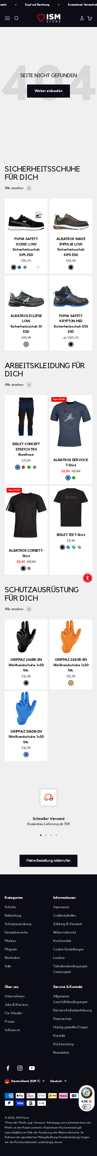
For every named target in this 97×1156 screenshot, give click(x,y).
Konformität (62, 941)
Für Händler (14, 1013)
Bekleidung (13, 915)
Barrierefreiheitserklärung (72, 1010)
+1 (38, 267)
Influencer (12, 1030)
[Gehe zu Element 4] (56, 835)
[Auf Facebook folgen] (8, 1068)
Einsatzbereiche (16, 932)
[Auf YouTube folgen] (32, 1068)
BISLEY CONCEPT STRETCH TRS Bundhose (26, 449)
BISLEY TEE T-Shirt (71, 535)
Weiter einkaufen (48, 91)
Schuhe (10, 907)
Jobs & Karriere (16, 1005)
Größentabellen (64, 915)
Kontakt (59, 1035)
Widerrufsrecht (64, 932)
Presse (9, 1021)
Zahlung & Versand (67, 924)
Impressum (61, 907)
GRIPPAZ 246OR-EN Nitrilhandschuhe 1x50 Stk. (71, 665)
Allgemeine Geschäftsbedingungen (70, 999)
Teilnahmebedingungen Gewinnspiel (70, 969)
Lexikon (59, 958)
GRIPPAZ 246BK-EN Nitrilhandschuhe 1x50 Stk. (26, 665)
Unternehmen (15, 996)
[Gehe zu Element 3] (51, 835)
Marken (10, 941)
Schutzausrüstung (18, 924)
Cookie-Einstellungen (68, 949)
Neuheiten (12, 958)
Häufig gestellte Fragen (70, 1027)
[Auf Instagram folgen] (20, 1068)
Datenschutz (62, 1019)
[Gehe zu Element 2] (46, 835)
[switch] (86, 1107)
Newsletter (61, 1052)
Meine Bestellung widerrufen (48, 860)
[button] (87, 578)
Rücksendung (63, 1044)
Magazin (11, 949)
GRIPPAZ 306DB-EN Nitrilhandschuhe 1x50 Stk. (26, 737)
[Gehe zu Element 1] (40, 835)
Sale (8, 966)
